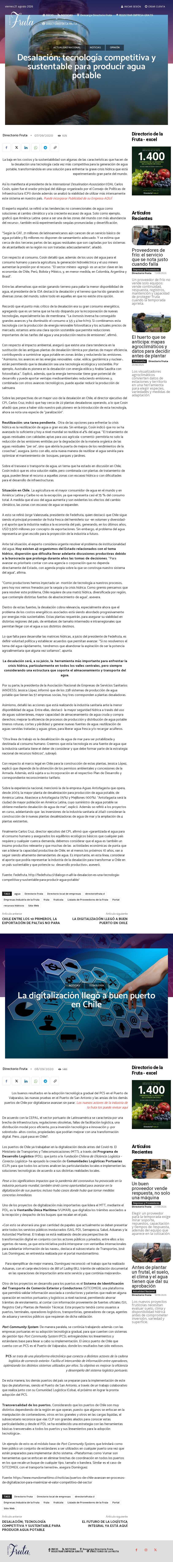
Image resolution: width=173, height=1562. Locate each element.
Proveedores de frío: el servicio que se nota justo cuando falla (150, 257)
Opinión (115, 48)
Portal (115, 899)
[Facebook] (6, 147)
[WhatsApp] (35, 147)
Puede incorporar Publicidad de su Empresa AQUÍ (78, 198)
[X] (16, 147)
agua (17, 893)
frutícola (58, 899)
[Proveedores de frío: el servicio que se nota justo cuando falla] (151, 235)
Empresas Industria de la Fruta (21, 899)
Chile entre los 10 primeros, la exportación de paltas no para (31, 921)
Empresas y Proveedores (146, 269)
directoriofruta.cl (95, 893)
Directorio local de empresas (64, 893)
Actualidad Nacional (67, 48)
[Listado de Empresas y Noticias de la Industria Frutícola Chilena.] (23, 19)
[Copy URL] (55, 147)
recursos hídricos (14, 905)
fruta (46, 899)
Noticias (95, 48)
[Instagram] (146, 1550)
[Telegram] (45, 147)
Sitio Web (33, 905)
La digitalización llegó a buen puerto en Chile (100, 921)
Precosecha (139, 361)
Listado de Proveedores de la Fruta (88, 899)
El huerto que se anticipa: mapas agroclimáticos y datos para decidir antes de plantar (151, 346)
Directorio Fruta (15, 135)
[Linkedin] (26, 147)
